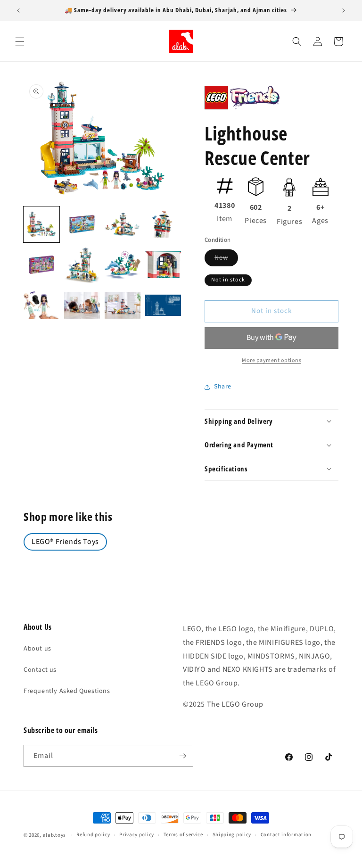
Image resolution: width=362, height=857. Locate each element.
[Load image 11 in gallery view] (122, 305)
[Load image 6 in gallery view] (82, 265)
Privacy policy (136, 834)
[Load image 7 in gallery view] (122, 265)
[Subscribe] (182, 756)
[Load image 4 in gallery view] (163, 224)
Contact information (286, 834)
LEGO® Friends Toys (65, 541)
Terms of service (183, 834)
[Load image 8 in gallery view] (163, 265)
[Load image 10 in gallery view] (82, 305)
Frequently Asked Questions (67, 691)
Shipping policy (232, 834)
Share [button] (222, 386)
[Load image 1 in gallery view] (41, 224)
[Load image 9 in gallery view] (41, 305)
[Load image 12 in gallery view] (163, 305)
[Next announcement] (343, 10)
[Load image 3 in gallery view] (122, 224)
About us (37, 648)
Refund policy (93, 834)
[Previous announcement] (18, 10)
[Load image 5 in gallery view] (41, 265)
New (226, 259)
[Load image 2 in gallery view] (82, 224)
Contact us (40, 670)
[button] (19, 41)
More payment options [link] (271, 360)
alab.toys (54, 835)
